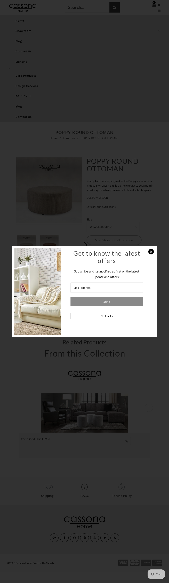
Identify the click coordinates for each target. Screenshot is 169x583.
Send (106, 301)
